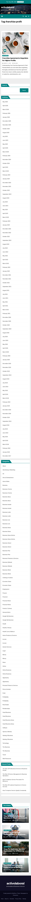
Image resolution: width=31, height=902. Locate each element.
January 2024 (6, 178)
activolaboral (7, 7)
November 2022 (7, 232)
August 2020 (6, 332)
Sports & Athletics (7, 731)
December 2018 (7, 409)
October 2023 (6, 190)
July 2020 (5, 336)
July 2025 (5, 136)
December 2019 (7, 363)
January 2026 (6, 117)
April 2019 (5, 394)
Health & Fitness (7, 627)
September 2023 (7, 194)
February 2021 (6, 313)
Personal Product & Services (10, 685)
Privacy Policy (18, 898)
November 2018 (7, 413)
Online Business (7, 670)
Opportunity (6, 677)
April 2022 (5, 259)
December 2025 (7, 121)
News (4, 662)
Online (4, 666)
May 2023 (5, 209)
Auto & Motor (6, 481)
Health (4, 623)
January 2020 (6, 359)
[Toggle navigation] (28, 16)
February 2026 (6, 113)
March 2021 (6, 309)
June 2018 (5, 432)
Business (5, 485)
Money (4, 654)
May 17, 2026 (8, 853)
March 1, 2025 (7, 63)
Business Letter (7, 512)
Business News (7, 527)
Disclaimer (12, 898)
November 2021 (7, 278)
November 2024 (7, 159)
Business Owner (7, 543)
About (4, 466)
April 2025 (5, 148)
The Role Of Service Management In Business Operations (14, 834)
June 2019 (5, 386)
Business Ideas (7, 496)
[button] (23, 16)
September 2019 (7, 375)
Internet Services (7, 647)
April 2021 (5, 305)
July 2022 (5, 248)
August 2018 (6, 425)
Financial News (7, 600)
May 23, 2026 (8, 820)
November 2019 (7, 367)
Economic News (7, 581)
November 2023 (7, 186)
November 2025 (7, 125)
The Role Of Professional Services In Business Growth (15, 817)
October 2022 (6, 236)
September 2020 (7, 329)
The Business (5, 55)
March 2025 (6, 151)
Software (5, 727)
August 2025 (6, 132)
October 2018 (6, 417)
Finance (5, 593)
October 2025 (6, 128)
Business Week (7, 570)
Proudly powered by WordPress (10, 893)
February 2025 (6, 155)
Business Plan (6, 550)
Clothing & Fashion (8, 577)
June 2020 (5, 340)
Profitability (6, 697)
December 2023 (7, 182)
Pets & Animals (7, 689)
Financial (5, 597)
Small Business (7, 712)
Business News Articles (9, 535)
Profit (4, 693)
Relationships (6, 708)
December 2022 (7, 228)
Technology (6, 743)
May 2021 (5, 302)
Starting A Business (8, 735)
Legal (4, 650)
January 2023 (6, 225)
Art (3, 473)
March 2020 (6, 352)
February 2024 (6, 175)
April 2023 (5, 213)
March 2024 (6, 171)
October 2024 (6, 163)
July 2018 (5, 429)
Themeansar (15, 895)
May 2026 (5, 101)
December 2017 (7, 456)
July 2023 (5, 201)
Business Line (6, 520)
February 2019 (6, 402)
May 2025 (5, 144)
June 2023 (5, 205)
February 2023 (6, 221)
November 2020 (7, 321)
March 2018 (6, 444)
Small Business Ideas (8, 720)
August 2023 (6, 198)
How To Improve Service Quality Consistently (14, 790)
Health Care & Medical (8, 631)
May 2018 (5, 436)
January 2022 (6, 271)
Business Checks (7, 489)
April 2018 (5, 440)
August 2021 (6, 290)
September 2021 (7, 286)
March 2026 (6, 109)
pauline (15, 63)
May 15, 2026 (8, 869)
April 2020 (5, 348)
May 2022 (5, 255)
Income (4, 639)
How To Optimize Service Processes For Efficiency (14, 850)
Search (4, 85)
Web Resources (7, 758)
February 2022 (6, 267)
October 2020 (6, 325)
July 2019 (5, 382)
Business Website (7, 562)
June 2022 (5, 252)
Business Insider (7, 504)
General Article (6, 612)
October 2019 (6, 371)
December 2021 (7, 275)
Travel (4, 754)
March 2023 (6, 217)
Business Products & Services (10, 558)
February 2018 (6, 448)
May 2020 (5, 344)
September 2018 (7, 421)
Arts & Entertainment (8, 477)
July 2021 (5, 294)
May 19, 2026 (8, 836)
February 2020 (6, 355)
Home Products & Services (10, 635)
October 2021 (6, 282)
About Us (7, 898)
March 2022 (6, 263)
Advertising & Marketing (9, 470)
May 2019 (5, 390)
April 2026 (5, 105)
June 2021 (5, 298)
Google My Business (8, 616)
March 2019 (6, 398)
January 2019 (6, 406)
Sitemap (24, 898)
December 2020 (7, 317)
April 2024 (5, 167)
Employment (6, 589)
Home (2, 898)
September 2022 (7, 240)
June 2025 (5, 140)
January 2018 (6, 452)
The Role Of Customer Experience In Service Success (13, 867)
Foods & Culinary (7, 608)
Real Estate (6, 704)
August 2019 (6, 379)
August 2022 (6, 244)
